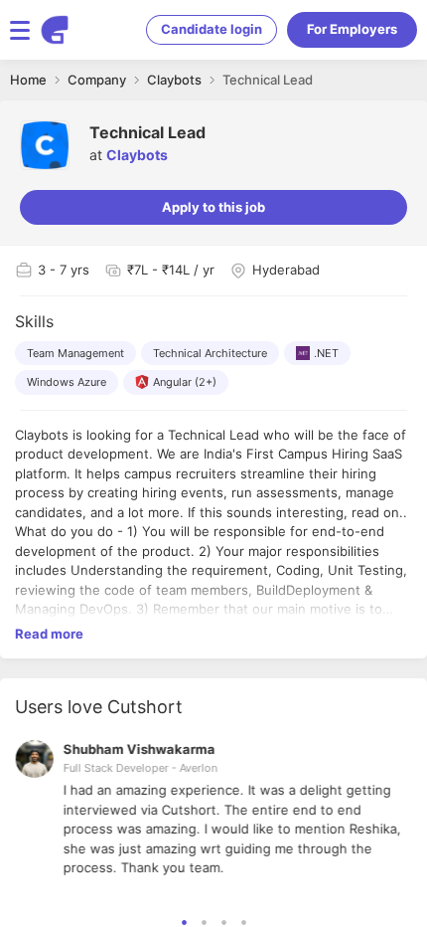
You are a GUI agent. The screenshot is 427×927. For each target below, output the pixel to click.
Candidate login (211, 29)
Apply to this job (213, 207)
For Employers (352, 29)
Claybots (137, 154)
